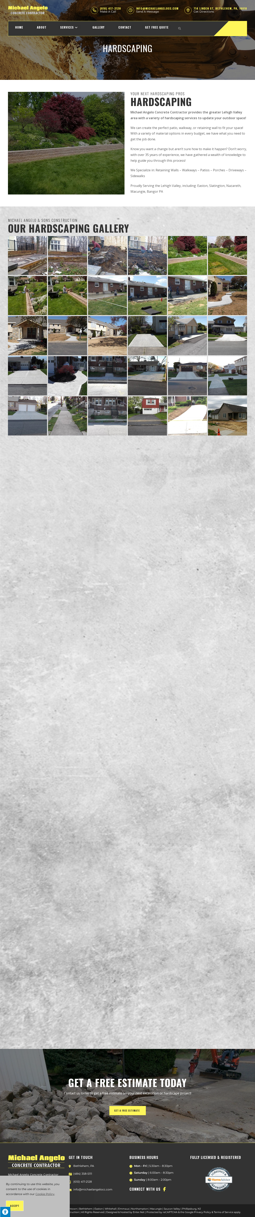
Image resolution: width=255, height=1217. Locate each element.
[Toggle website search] (179, 28)
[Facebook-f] (164, 1189)
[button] (127, 1110)
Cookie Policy (44, 1194)
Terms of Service (223, 1212)
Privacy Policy (202, 1212)
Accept (14, 1205)
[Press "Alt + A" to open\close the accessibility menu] (5, 1212)
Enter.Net (138, 1212)
